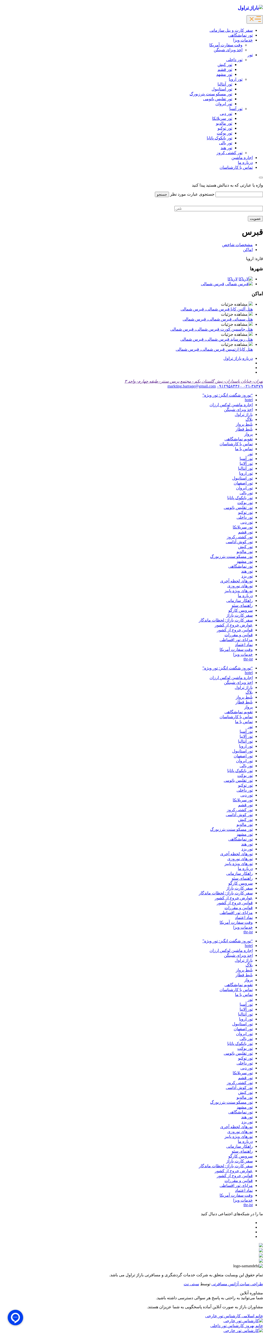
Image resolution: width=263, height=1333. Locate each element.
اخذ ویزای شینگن (228, 50)
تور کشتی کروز (229, 152)
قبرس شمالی (212, 284)
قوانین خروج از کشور (235, 630)
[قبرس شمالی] (239, 284)
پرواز (248, 434)
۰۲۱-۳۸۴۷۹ (252, 386)
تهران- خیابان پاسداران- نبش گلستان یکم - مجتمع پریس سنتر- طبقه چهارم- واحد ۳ (194, 381)
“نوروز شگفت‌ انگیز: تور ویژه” (227, 395)
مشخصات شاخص (237, 244)
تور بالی (225, 143)
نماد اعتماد (244, 644)
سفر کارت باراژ (239, 615)
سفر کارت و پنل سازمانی (231, 30)
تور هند (226, 148)
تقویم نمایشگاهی (238, 439)
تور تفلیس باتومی (217, 99)
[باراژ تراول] (250, 7)
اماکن (248, 249)
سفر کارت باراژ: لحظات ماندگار (226, 620)
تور (250, 55)
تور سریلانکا (222, 118)
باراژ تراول (244, 414)
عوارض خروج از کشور (234, 625)
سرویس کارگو (240, 610)
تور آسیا (235, 108)
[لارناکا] (246, 279)
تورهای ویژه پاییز (238, 591)
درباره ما (245, 162)
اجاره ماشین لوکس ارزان (231, 405)
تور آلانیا (246, 463)
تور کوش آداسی (239, 542)
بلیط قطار (244, 429)
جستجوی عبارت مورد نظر (192, 194)
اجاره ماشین (242, 157)
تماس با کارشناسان (236, 167)
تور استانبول (222, 89)
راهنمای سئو (242, 605)
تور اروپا (235, 79)
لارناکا (233, 279)
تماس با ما (244, 449)
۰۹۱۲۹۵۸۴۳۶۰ (229, 386)
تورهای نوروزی (240, 586)
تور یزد (247, 576)
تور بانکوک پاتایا (219, 138)
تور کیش (225, 64)
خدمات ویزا (243, 40)
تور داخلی (234, 59)
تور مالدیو (224, 123)
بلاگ (249, 419)
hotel (249, 400)
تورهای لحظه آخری (236, 581)
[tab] (238, 358)
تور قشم (225, 69)
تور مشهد (224, 74)
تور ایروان (223, 104)
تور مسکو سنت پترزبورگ (211, 94)
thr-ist (248, 659)
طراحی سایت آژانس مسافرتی (237, 1284)
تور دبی (226, 113)
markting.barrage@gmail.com (191, 386)
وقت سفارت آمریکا (225, 45)
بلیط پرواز (244, 424)
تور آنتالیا (225, 84)
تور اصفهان (243, 483)
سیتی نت (191, 1284)
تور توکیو (225, 128)
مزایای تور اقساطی (236, 640)
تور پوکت (224, 133)
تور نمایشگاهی (240, 35)
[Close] (261, 177)
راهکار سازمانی (239, 600)
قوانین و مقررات (238, 635)
